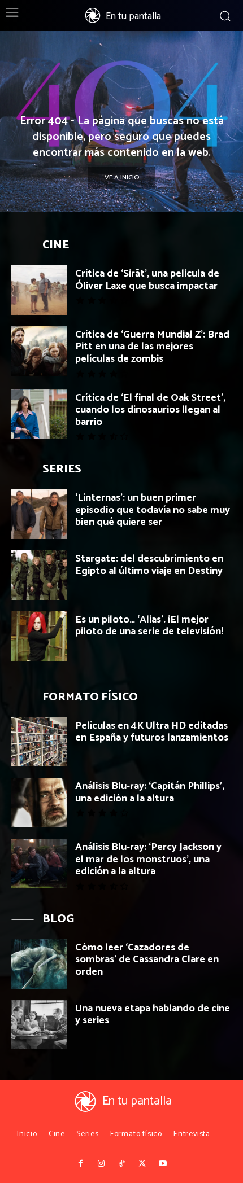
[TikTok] (121, 1164)
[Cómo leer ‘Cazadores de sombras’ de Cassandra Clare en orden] (39, 964)
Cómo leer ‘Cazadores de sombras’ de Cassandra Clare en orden (147, 959)
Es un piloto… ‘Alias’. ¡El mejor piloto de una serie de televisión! (149, 626)
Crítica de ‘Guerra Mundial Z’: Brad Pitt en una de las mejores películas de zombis (152, 346)
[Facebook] (80, 1164)
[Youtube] (163, 1164)
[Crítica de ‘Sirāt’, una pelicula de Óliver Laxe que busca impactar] (39, 290)
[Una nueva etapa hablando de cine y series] (39, 1025)
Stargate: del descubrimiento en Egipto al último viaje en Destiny (149, 565)
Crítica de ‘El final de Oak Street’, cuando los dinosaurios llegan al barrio (150, 410)
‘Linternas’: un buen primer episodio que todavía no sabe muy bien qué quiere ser (152, 510)
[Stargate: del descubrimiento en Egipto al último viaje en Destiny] (39, 575)
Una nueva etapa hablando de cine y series (152, 1014)
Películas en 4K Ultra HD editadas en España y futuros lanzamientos (151, 732)
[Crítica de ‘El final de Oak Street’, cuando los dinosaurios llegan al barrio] (39, 414)
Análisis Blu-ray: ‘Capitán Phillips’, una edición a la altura (149, 792)
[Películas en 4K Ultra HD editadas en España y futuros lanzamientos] (39, 742)
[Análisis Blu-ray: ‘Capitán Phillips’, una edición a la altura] (39, 802)
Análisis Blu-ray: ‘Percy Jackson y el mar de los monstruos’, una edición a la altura (148, 859)
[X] (142, 1164)
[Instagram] (100, 1164)
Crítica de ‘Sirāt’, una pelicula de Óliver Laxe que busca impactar (147, 280)
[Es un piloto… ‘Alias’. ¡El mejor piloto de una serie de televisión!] (39, 636)
